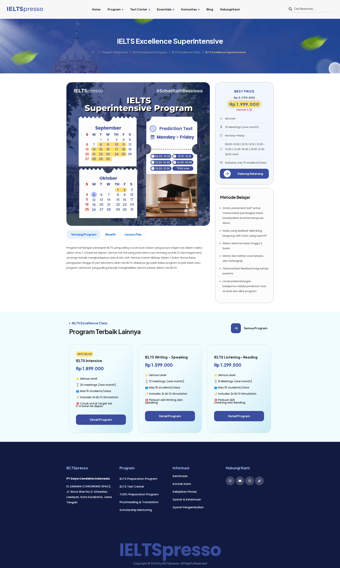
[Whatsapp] (230, 480)
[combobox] (311, 7)
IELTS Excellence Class (186, 52)
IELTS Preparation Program (150, 52)
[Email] (240, 480)
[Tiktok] (259, 480)
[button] (244, 174)
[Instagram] (249, 480)
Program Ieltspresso (115, 52)
